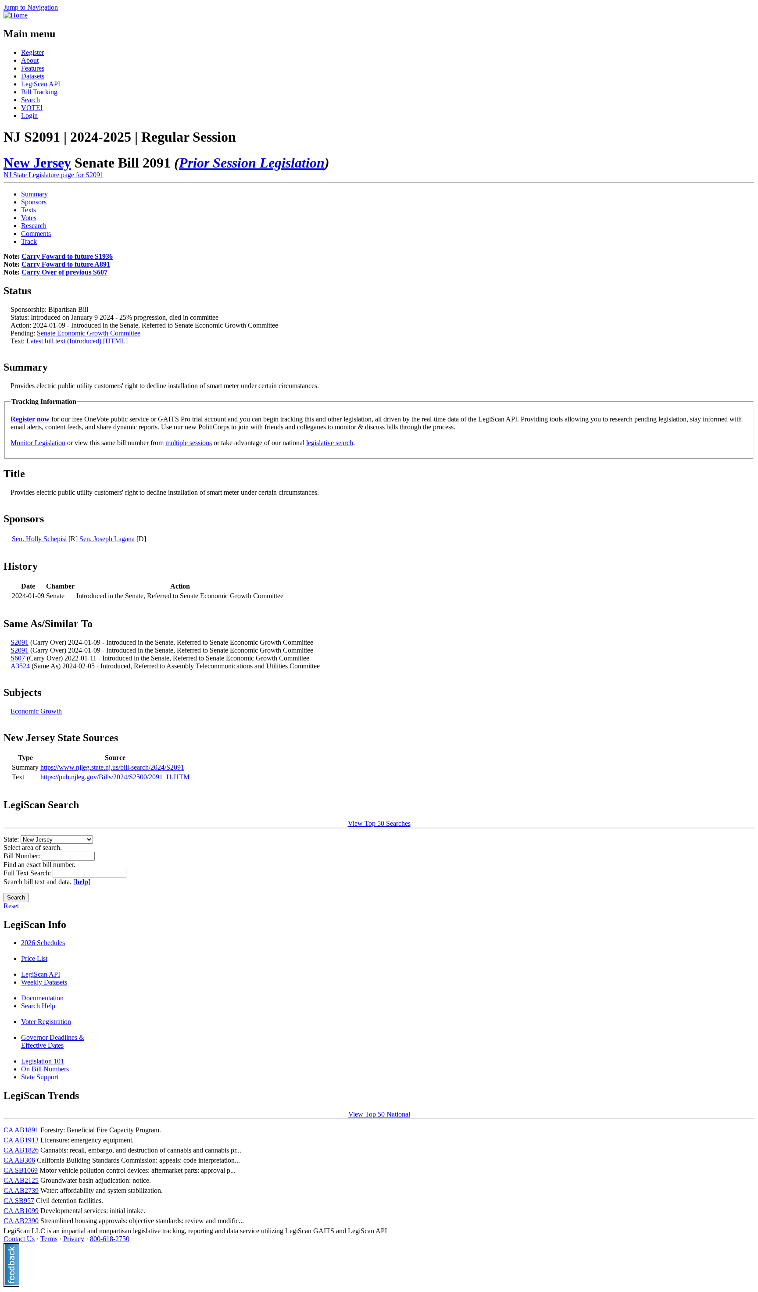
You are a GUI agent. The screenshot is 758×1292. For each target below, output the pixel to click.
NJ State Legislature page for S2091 (54, 174)
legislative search (329, 442)
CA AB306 (19, 1160)
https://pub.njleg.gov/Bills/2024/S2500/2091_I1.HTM (115, 777)
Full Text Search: (28, 873)
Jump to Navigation (31, 7)
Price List (34, 958)
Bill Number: (23, 856)
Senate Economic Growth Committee (88, 333)
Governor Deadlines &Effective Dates (52, 1041)
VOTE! (32, 107)
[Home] (16, 15)
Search (30, 100)
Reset (11, 906)
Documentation (42, 998)
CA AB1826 (21, 1150)
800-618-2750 (109, 1238)
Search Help (38, 1006)
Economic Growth (36, 711)
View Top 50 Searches (379, 823)
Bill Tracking (39, 92)
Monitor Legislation (38, 442)
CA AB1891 (21, 1130)
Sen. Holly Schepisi (39, 538)
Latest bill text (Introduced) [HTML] (77, 341)
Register (32, 52)
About (30, 60)
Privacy (73, 1238)
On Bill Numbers (45, 1069)
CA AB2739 (21, 1190)
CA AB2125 (21, 1180)
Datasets (32, 76)
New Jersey (37, 163)
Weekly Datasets (44, 982)
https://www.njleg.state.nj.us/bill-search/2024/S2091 (112, 767)
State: (12, 839)
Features (32, 68)
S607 (18, 658)
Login (29, 115)
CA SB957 (19, 1200)
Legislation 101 (42, 1061)
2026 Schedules (43, 942)
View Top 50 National (379, 1114)
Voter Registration (46, 1021)
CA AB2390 (21, 1220)
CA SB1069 (21, 1170)
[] (81, 881)
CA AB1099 (21, 1210)
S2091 (20, 642)
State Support (39, 1077)
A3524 (20, 666)
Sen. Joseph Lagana (107, 538)
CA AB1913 (21, 1140)
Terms (48, 1238)
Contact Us (19, 1238)
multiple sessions (188, 442)
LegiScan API (40, 84)
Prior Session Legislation (252, 163)
